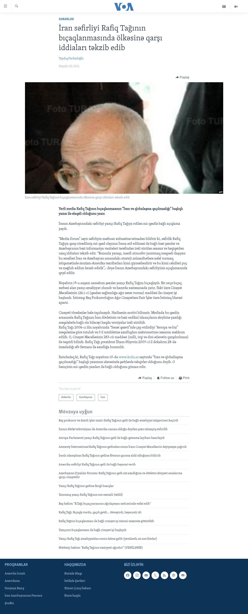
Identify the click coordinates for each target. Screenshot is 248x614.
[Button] (182, 77)
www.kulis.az (129, 357)
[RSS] (164, 575)
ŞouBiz (9, 603)
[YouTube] (224, 7)
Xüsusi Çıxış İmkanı (77, 588)
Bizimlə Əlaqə (73, 573)
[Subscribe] (182, 575)
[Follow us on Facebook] (127, 575)
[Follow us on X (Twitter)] (155, 575)
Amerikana (12, 581)
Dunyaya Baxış (14, 588)
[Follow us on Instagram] (136, 575)
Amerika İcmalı (15, 573)
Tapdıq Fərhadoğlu (71, 58)
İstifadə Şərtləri (74, 581)
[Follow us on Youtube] (146, 575)
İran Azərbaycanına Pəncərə (23, 595)
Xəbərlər (66, 19)
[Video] (236, 7)
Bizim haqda (72, 595)
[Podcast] (173, 575)
